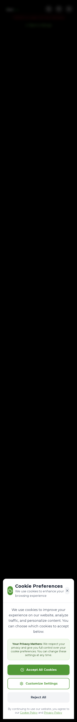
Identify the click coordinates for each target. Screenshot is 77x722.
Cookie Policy (29, 712)
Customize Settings (42, 683)
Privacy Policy (53, 712)
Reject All (38, 697)
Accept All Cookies (41, 670)
